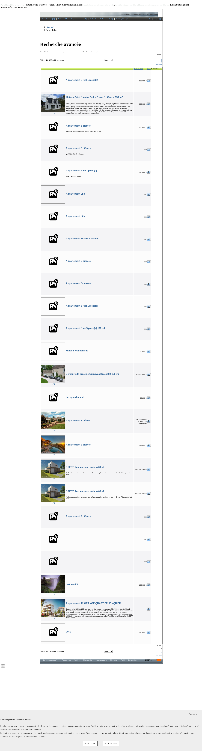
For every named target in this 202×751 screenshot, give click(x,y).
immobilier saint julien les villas (104, 5)
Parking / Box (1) (122, 19)
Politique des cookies (129, 660)
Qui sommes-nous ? (50, 660)
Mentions (113, 660)
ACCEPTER (111, 743)
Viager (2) (157, 19)
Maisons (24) (62, 19)
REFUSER (90, 743)
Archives (77, 660)
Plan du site (87, 660)
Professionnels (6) (106, 19)
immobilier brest (87, 5)
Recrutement (66, 660)
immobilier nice (164, 5)
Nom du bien (138, 69)
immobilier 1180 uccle (137, 5)
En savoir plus (15, 736)
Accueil (50, 27)
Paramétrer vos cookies (34, 736)
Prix (149, 69)
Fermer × (193, 714)
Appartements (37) (48, 19)
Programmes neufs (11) (79, 19)
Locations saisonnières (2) (141, 19)
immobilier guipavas (122, 5)
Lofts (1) (93, 19)
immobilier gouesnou (151, 5)
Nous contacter (101, 660)
